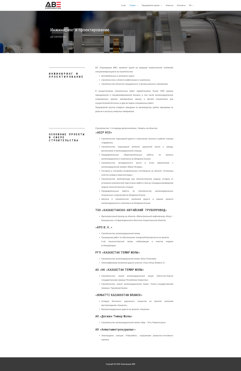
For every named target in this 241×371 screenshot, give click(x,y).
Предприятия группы (151, 5)
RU (190, 5)
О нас (123, 5)
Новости (169, 5)
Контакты (181, 5)
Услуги (132, 5)
